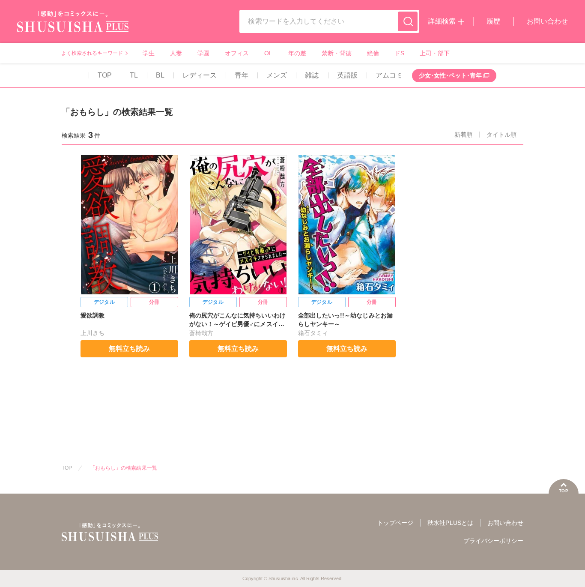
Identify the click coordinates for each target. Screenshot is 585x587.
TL (134, 75)
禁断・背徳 (337, 53)
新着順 (463, 134)
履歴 (493, 21)
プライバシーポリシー (493, 540)
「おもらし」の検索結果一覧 (123, 468)
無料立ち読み (129, 348)
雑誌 (312, 75)
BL (160, 75)
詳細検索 (441, 21)
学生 (149, 53)
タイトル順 (501, 134)
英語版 (347, 75)
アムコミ (389, 75)
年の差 (297, 53)
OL (268, 53)
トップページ (395, 522)
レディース (199, 75)
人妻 (176, 53)
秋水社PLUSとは (450, 522)
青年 (241, 75)
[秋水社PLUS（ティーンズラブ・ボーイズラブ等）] (72, 26)
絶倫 (373, 53)
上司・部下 (435, 53)
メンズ (276, 75)
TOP (105, 75)
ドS (399, 53)
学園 (203, 53)
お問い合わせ (547, 21)
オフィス (237, 53)
